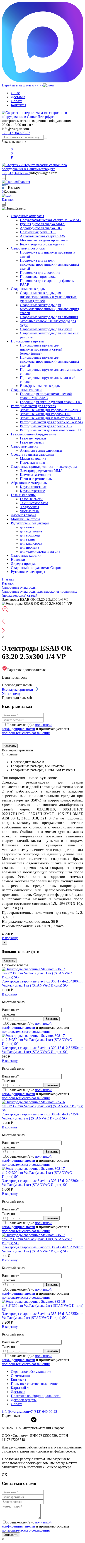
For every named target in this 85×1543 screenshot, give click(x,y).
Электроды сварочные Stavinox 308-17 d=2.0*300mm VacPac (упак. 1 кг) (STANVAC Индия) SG (42, 983)
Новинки (18, 559)
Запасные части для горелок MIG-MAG (50, 410)
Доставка (18, 97)
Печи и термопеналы (36, 479)
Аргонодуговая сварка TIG (41, 228)
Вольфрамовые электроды (40, 386)
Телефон (8, 1014)
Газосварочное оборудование (33, 434)
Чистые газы (29, 511)
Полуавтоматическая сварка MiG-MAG (50, 220)
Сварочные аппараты (27, 216)
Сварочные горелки (26, 390)
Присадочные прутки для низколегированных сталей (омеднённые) (41, 349)
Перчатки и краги (34, 462)
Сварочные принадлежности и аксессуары (44, 466)
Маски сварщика (33, 458)
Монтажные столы (25, 519)
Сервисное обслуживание (31, 1371)
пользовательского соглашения (26, 733)
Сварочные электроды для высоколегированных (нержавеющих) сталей (49, 309)
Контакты (18, 105)
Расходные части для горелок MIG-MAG (51, 422)
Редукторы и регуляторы (30, 523)
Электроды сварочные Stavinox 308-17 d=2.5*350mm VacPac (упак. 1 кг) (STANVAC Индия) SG (42, 1050)
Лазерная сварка (23, 515)
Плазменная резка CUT (38, 232)
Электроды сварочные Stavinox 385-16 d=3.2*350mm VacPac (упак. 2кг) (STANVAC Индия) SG (42, 1116)
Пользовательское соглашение (34, 1384)
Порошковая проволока (38, 276)
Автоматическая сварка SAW (42, 236)
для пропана (29, 547)
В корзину (10, 938)
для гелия (27, 539)
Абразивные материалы (29, 483)
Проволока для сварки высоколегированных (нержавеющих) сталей (49, 264)
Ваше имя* (11, 1010)
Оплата (16, 101)
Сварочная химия (24, 446)
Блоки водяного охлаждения (42, 244)
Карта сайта (20, 1388)
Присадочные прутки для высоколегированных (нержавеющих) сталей (49, 361)
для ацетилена (31, 531)
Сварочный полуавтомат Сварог (36, 568)
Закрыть (9, 960)
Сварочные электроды (28, 289)
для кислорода (31, 543)
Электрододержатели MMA (41, 470)
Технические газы (34, 503)
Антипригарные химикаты (41, 450)
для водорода (30, 535)
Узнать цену (11, 693)
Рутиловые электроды (28, 572)
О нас (15, 93)
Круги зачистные (33, 487)
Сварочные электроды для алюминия (49, 317)
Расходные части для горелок (33, 406)
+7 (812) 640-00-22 (16, 133)
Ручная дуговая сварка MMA (42, 224)
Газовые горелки (33, 438)
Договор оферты (23, 1400)
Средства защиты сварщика (32, 454)
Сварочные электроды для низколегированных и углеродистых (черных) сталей (48, 297)
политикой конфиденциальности (27, 727)
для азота (27, 527)
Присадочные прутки (27, 341)
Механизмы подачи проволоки (44, 240)
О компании (20, 1375)
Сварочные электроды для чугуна (46, 329)
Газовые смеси (31, 499)
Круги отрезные (32, 491)
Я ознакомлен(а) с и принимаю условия (35, 729)
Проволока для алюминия (40, 272)
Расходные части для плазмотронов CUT (51, 430)
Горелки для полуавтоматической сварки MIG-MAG (46, 396)
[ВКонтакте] (33, 1419)
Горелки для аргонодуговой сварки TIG (51, 402)
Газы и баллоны (23, 495)
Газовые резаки (32, 442)
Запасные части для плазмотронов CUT (50, 418)
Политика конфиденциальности (36, 1396)
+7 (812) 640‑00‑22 (43, 1411)
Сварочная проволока (28, 248)
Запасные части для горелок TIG (45, 414)
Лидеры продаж (23, 563)
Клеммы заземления (35, 475)
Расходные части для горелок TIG (46, 426)
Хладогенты (29, 507)
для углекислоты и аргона (40, 551)
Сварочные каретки (26, 555)
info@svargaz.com (15, 129)
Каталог (8, 199)
